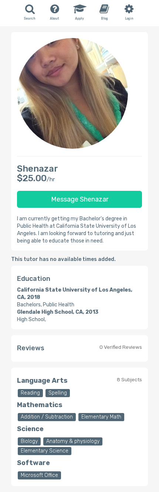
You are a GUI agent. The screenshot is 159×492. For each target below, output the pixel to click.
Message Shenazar (79, 199)
